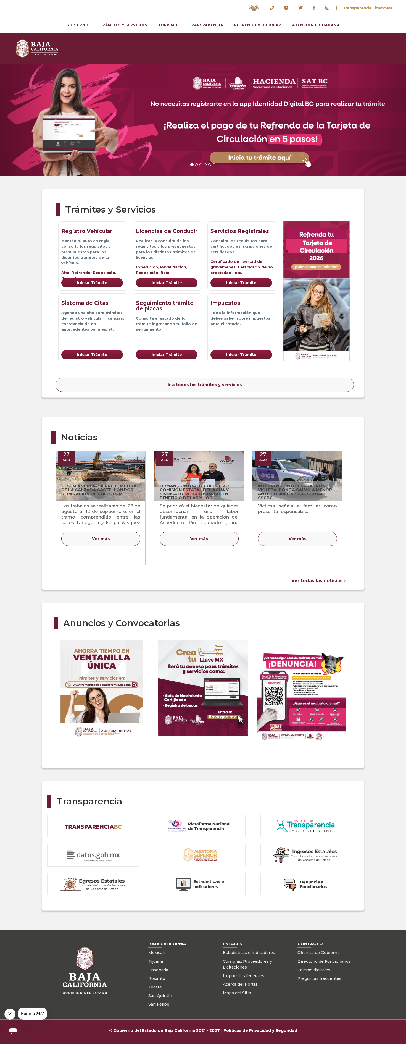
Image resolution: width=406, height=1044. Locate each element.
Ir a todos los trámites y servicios (205, 384)
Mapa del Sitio (237, 992)
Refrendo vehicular (257, 25)
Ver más (101, 538)
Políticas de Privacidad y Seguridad (260, 1030)
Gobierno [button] (77, 25)
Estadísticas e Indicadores (249, 952)
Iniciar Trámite (92, 282)
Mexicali (156, 952)
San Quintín (160, 995)
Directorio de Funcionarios (324, 961)
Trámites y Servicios (123, 25)
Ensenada (158, 969)
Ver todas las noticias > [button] (318, 580)
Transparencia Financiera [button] (367, 8)
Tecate (155, 987)
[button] (254, 8)
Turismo (168, 25)
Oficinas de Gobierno (318, 952)
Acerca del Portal (240, 984)
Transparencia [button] (206, 25)
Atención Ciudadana (315, 25)
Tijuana (155, 961)
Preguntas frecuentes (319, 978)
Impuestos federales (243, 975)
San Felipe (158, 1004)
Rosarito (156, 978)
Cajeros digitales (313, 969)
